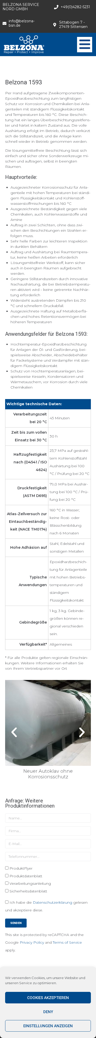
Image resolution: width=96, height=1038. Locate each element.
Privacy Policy (32, 942)
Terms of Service (67, 942)
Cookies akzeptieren (48, 997)
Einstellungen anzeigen (48, 1026)
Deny (48, 1012)
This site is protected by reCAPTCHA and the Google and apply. (44, 942)
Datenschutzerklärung (52, 902)
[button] (14, 732)
